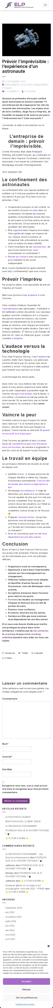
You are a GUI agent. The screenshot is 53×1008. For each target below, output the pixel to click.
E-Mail (8, 658)
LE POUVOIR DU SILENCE (18, 817)
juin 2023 (10, 912)
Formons (13, 599)
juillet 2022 (10, 921)
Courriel (7, 756)
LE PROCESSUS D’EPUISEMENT (21, 826)
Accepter (26, 981)
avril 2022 (10, 934)
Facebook (9, 653)
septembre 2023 (13, 908)
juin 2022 (10, 925)
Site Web (7, 769)
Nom (5, 744)
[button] (48, 946)
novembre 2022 (13, 917)
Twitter (24, 653)
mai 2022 (9, 930)
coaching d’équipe (15, 634)
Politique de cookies (25, 1004)
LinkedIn (38, 653)
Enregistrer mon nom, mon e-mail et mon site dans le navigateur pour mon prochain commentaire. (25, 789)
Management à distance (18, 84)
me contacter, (41, 630)
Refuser (26, 989)
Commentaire (9, 698)
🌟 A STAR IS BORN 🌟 (16, 838)
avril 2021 (10, 939)
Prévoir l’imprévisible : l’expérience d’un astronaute (25, 66)
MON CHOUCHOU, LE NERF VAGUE (23, 821)
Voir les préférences (26, 997)
